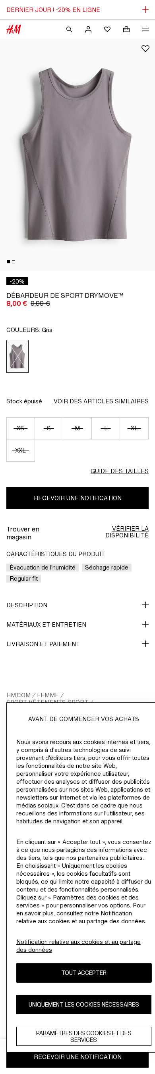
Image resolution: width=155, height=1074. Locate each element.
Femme (48, 695)
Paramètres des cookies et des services (84, 1036)
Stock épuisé (24, 401)
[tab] (8, 262)
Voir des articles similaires (101, 401)
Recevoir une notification (78, 498)
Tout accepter (84, 972)
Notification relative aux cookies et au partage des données (78, 945)
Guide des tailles (120, 471)
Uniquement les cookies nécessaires (84, 1004)
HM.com (18, 695)
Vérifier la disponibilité (127, 532)
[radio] (18, 356)
